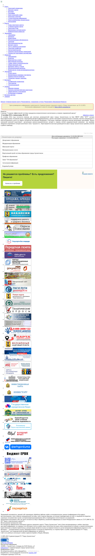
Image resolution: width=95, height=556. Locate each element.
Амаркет (7, 96)
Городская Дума (13, 28)
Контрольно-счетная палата (17, 30)
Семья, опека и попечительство (18, 63)
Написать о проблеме (12, 183)
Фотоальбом (12, 21)
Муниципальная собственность (18, 40)
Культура (11, 58)
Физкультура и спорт (14, 60)
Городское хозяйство (14, 48)
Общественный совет (15, 65)
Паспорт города (13, 10)
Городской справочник (15, 8)
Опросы (7, 86)
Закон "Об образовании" (10, 159)
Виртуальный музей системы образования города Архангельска (23, 153)
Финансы (11, 36)
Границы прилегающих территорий (19, 51)
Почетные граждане (14, 16)
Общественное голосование (17, 91)
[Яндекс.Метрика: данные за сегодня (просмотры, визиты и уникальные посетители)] (7, 543)
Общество (7, 55)
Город (6, 6)
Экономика (8, 33)
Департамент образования (52, 101)
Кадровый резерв (8, 166)
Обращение (4, 548)
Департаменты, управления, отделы (32, 101)
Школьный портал (8, 146)
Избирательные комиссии (16, 31)
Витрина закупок (9, 95)
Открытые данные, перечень (17, 78)
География (11, 13)
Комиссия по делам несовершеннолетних (21, 70)
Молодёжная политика (15, 61)
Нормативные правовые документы (19, 75)
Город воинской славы (15, 15)
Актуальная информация (10, 163)
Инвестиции (12, 38)
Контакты (7, 80)
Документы (8, 71)
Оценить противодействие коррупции (20, 90)
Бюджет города (13, 45)
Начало (3, 101)
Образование (12, 56)
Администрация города (15, 26)
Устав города (12, 73)
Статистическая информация (17, 18)
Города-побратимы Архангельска (18, 20)
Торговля (11, 41)
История (11, 11)
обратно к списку (88, 115)
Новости (63, 101)
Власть (6, 23)
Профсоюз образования (10, 156)
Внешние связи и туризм (16, 66)
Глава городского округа (16, 25)
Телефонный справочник (16, 81)
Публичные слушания (15, 93)
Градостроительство (14, 50)
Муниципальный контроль (16, 68)
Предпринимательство (15, 43)
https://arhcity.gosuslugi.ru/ (62, 107)
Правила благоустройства (16, 76)
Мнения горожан (13, 88)
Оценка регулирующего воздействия (20, 53)
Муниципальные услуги (10, 150)
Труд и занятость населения (17, 46)
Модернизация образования (11, 143)
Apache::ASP (32, 553)
